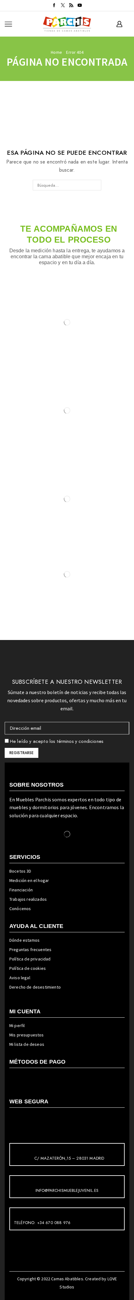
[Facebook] (54, 5)
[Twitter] (63, 5)
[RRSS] (71, 5)
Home (56, 52)
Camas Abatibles (67, 1279)
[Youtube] (80, 5)
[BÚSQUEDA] (96, 185)
